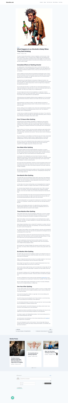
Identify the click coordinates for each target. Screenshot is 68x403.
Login (50, 375)
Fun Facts (60, 2)
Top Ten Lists (49, 2)
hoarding (47, 318)
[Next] (57, 354)
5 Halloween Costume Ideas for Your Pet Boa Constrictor (44, 331)
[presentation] (17, 348)
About (45, 2)
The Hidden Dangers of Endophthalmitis (23, 330)
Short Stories (55, 2)
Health (18, 47)
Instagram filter (44, 277)
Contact (41, 2)
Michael (19, 53)
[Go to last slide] (11, 354)
